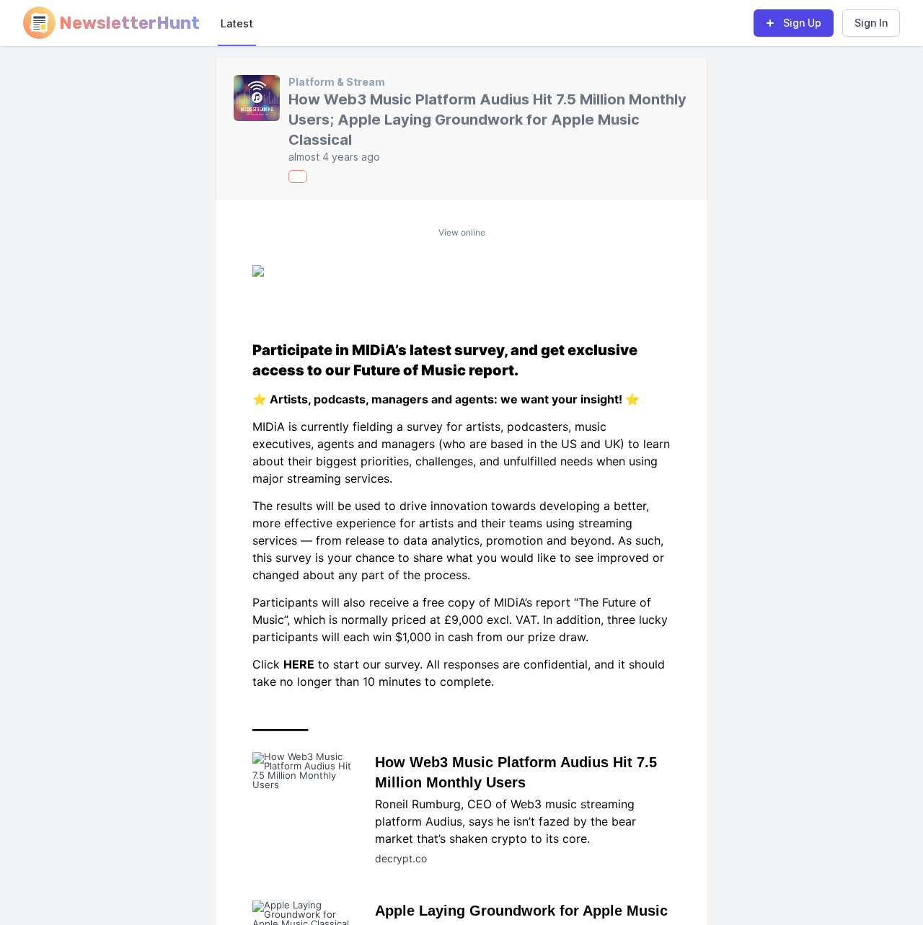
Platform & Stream (336, 82)
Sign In (871, 23)
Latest (237, 23)
